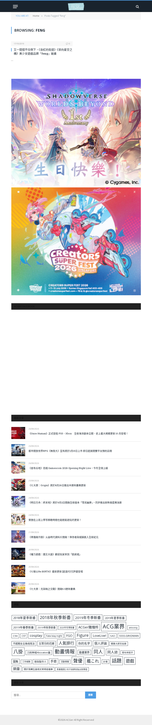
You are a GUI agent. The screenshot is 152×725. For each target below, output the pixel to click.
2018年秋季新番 (55, 617)
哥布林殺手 (127, 652)
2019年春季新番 (23, 627)
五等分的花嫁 (46, 643)
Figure (83, 635)
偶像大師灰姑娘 (118, 643)
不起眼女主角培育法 (24, 643)
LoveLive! (99, 635)
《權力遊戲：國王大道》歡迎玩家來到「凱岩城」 (55, 554)
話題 (116, 660)
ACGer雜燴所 (88, 627)
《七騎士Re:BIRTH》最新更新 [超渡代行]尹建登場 (56, 571)
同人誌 (112, 652)
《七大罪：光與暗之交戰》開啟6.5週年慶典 (52, 589)
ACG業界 (114, 626)
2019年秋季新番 (47, 627)
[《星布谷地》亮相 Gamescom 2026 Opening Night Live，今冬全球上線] (18, 467)
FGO (69, 635)
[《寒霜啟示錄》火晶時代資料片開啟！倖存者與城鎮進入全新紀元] (18, 536)
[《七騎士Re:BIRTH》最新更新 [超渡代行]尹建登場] (18, 571)
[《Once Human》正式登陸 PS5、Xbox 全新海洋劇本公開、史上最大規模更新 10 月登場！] (18, 433)
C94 (15, 635)
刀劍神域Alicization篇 (38, 652)
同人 (98, 652)
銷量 (16, 669)
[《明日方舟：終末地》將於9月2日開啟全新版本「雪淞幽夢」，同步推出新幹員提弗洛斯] (18, 502)
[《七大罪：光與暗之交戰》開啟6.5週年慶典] (18, 588)
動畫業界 (84, 652)
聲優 (77, 661)
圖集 (15, 661)
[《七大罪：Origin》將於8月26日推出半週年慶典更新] (18, 485)
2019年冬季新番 (88, 617)
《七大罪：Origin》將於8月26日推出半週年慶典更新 (57, 485)
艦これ (93, 661)
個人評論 (100, 643)
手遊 (53, 661)
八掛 (18, 651)
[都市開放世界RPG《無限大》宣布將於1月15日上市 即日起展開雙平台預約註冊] (18, 450)
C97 (24, 635)
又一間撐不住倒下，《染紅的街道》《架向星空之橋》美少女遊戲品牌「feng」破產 (43, 51)
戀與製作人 (40, 661)
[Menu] (15, 6)
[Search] (137, 6)
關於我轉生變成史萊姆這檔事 (38, 669)
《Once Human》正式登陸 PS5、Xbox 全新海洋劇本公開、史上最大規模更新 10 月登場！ (78, 433)
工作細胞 (26, 661)
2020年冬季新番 (67, 627)
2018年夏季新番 (24, 618)
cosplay (36, 635)
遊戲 (130, 661)
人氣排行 (66, 643)
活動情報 (65, 661)
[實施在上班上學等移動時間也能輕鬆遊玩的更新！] (18, 519)
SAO (112, 635)
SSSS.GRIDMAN (129, 635)
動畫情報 (65, 651)
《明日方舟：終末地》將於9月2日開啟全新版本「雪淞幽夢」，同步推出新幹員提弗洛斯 (75, 502)
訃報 (105, 661)
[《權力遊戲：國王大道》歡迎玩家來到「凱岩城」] (18, 554)
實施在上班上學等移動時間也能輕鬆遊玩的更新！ (55, 520)
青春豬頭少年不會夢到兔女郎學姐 (72, 669)
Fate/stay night (54, 635)
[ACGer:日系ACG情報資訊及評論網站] (76, 7)
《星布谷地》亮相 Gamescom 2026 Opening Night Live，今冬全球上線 (68, 468)
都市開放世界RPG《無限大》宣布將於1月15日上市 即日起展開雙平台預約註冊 (70, 451)
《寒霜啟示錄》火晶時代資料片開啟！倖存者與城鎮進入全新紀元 (63, 537)
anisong (133, 627)
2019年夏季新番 (115, 618)
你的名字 (84, 643)
